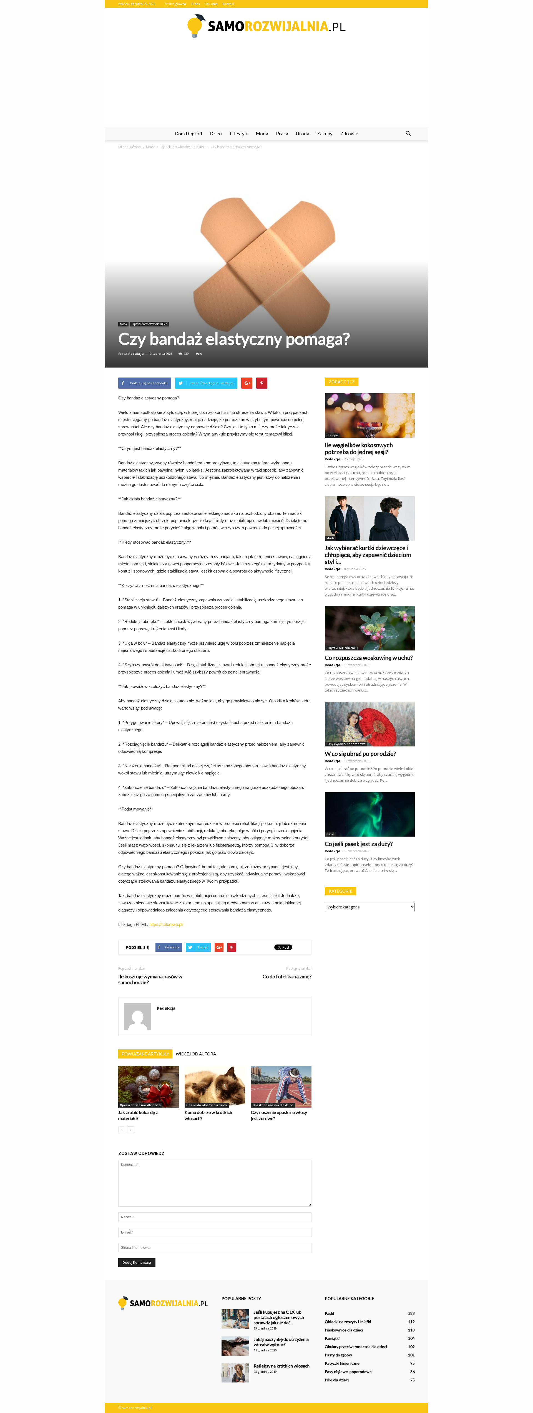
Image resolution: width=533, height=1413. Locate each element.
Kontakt (228, 4)
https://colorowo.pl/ (166, 924)
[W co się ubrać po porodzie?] (370, 724)
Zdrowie (349, 133)
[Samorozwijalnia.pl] (266, 26)
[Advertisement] (266, 85)
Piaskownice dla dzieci (344, 1330)
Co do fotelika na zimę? (287, 976)
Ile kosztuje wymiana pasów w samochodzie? (150, 979)
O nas (195, 4)
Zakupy (325, 133)
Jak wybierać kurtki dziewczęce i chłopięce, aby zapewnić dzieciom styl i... (368, 554)
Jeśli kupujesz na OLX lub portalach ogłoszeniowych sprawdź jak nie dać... (279, 1317)
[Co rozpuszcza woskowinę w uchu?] (370, 628)
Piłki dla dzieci (337, 1379)
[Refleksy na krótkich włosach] (235, 1372)
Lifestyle (239, 133)
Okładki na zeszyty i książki (348, 1321)
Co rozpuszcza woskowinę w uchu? (369, 657)
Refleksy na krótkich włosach (282, 1365)
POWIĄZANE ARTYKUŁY (145, 1053)
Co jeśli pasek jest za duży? (359, 843)
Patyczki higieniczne (341, 648)
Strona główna (175, 4)
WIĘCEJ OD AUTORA (196, 1053)
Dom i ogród (188, 133)
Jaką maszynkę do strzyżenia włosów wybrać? (281, 1341)
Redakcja (136, 353)
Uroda (302, 133)
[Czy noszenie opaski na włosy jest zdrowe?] (281, 1087)
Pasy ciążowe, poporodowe (345, 744)
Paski (330, 834)
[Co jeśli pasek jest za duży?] (370, 814)
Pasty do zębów (338, 1355)
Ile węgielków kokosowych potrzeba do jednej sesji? (359, 448)
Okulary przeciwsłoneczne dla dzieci (356, 1346)
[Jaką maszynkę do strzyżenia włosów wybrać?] (235, 1346)
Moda (262, 133)
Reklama (211, 4)
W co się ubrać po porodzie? (360, 753)
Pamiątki (332, 1338)
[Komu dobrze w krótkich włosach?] (215, 1087)
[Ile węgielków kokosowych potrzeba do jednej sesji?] (370, 415)
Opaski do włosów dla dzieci (150, 324)
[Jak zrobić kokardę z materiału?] (148, 1087)
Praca (282, 133)
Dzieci (216, 133)
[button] (408, 133)
